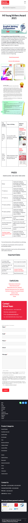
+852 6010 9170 (12, 312)
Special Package (4, 429)
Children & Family (4, 445)
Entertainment (4, 450)
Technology (3, 470)
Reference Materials (14, 294)
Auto (2, 439)
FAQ (2, 410)
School (4, 347)
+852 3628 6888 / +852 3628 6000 (14, 485)
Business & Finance (5, 442)
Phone (4, 340)
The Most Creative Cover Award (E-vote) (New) (6, 234)
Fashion (2, 454)
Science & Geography (5, 462)
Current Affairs (4, 447)
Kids (2, 404)
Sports (2, 465)
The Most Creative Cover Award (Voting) (14, 291)
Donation (3, 408)
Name (4, 327)
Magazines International (10, 520)
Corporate (3, 407)
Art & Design (3, 437)
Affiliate (2, 416)
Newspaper (3, 460)
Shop (2, 402)
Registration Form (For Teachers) (14, 287)
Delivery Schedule (4, 413)
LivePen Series (4, 434)
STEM (2, 468)
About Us (3, 415)
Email (4, 333)
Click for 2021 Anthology (14, 61)
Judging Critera (14, 292)
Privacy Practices (14, 521)
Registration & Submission (14, 283)
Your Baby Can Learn (5, 431)
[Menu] (25, 1)
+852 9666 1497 (9, 490)
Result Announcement (14, 57)
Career (2, 418)
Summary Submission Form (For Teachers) (14, 289)
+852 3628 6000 (15, 488)
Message (4, 354)
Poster (14, 296)
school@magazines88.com (12, 314)
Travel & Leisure (4, 473)
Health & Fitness (4, 457)
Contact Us (3, 412)
